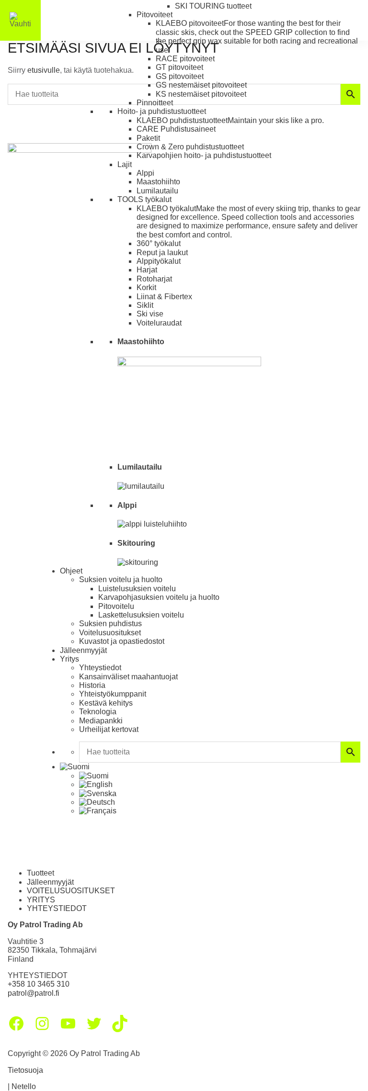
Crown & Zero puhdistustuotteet (190, 147)
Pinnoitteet (155, 103)
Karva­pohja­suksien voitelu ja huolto (158, 597)
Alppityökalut (159, 261)
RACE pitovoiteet (185, 59)
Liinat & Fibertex (164, 296)
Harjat (147, 270)
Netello (24, 1086)
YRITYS (41, 900)
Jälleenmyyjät (83, 650)
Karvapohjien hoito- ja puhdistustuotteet (204, 155)
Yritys (69, 659)
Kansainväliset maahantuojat (128, 677)
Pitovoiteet (154, 15)
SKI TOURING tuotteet (213, 6)
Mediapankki (101, 721)
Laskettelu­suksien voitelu (141, 615)
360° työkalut (159, 243)
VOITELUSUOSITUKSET (71, 891)
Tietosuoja (25, 1070)
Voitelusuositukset (110, 633)
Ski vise (150, 314)
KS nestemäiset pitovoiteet (201, 94)
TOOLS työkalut (144, 199)
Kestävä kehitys (106, 703)
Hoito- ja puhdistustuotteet (161, 111)
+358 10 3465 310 (38, 984)
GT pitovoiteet (179, 67)
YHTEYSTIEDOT (57, 908)
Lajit (124, 164)
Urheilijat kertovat (108, 729)
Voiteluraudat (159, 323)
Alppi (145, 173)
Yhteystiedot (100, 668)
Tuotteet (40, 873)
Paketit (148, 138)
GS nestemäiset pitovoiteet (201, 85)
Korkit (146, 287)
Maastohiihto (158, 182)
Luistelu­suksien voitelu (137, 589)
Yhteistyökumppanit (112, 694)
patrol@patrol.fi (33, 993)
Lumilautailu (157, 191)
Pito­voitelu (116, 606)
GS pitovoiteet (180, 76)
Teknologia (97, 712)
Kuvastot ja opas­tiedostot (121, 641)
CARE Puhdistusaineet (176, 129)
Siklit (145, 305)
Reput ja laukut (162, 252)
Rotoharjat (154, 279)
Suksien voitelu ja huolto (120, 579)
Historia (92, 685)
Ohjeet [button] (71, 571)
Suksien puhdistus (110, 623)
